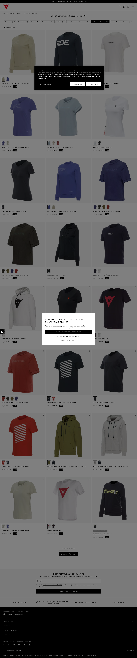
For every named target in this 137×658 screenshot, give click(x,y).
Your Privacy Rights (45, 84)
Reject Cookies (77, 84)
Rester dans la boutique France (68, 336)
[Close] (92, 315)
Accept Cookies (93, 84)
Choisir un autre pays (68, 340)
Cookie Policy (94, 76)
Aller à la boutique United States (68, 332)
